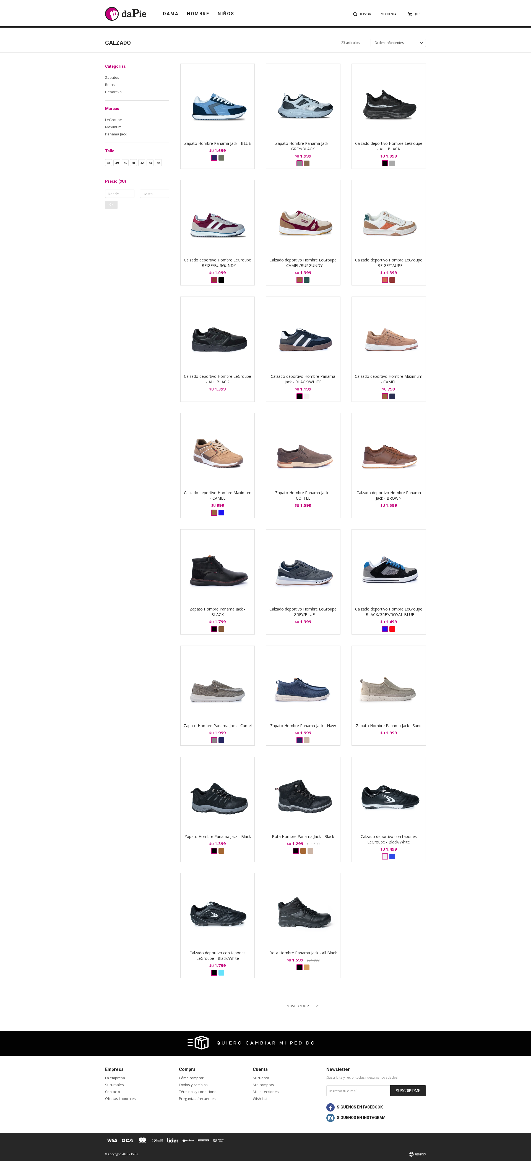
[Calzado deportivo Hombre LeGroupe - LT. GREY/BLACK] (392, 163)
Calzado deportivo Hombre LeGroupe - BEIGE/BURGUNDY (217, 262)
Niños (226, 13)
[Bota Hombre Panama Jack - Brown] (303, 851)
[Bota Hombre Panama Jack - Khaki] (310, 851)
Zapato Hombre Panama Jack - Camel (218, 725)
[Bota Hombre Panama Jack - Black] (303, 794)
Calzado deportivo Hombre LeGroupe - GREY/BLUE (303, 611)
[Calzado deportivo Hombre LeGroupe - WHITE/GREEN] (306, 280)
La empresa (115, 1077)
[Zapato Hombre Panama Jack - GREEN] (221, 158)
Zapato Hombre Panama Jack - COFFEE (303, 495)
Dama (171, 13)
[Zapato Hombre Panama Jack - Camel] (217, 683)
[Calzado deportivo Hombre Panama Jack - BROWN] (389, 450)
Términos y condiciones (198, 1091)
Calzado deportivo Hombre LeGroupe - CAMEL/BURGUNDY (303, 262)
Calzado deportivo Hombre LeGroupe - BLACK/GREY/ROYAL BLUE (388, 611)
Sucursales (114, 1084)
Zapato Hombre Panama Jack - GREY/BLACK (303, 146)
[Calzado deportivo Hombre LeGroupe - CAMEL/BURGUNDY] (303, 217)
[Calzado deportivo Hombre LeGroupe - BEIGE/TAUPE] (389, 217)
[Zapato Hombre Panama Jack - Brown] (221, 851)
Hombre (198, 13)
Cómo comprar (191, 1077)
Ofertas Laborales (120, 1098)
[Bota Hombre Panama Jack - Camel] (306, 967)
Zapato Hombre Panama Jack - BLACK (217, 611)
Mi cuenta (261, 1077)
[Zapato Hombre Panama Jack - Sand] (306, 740)
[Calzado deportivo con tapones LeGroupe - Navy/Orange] (392, 856)
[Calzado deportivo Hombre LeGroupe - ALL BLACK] (389, 101)
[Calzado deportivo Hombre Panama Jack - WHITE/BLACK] (306, 396)
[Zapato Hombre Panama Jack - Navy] (221, 740)
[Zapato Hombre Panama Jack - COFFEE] (303, 450)
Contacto (112, 1091)
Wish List (260, 1098)
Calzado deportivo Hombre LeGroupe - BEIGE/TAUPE (388, 262)
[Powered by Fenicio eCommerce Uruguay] (417, 1154)
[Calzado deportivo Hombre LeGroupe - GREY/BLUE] (303, 566)
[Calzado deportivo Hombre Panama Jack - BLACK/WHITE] (303, 334)
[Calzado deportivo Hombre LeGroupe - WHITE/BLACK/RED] (392, 629)
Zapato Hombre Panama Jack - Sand (388, 725)
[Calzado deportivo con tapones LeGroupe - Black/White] (389, 794)
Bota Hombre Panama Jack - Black (303, 836)
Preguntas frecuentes (197, 1098)
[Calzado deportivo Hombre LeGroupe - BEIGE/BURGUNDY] (217, 217)
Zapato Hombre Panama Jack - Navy (303, 725)
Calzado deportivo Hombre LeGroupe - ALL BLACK (388, 146)
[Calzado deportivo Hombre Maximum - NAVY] (392, 396)
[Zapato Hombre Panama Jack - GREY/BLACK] (303, 101)
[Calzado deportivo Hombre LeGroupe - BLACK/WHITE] (221, 280)
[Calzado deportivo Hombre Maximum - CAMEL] (389, 334)
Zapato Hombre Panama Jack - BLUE (217, 143)
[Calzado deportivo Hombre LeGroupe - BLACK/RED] (392, 280)
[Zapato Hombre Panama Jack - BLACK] (217, 566)
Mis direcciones (266, 1091)
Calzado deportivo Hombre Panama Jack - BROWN (388, 495)
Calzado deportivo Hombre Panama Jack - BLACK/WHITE (303, 379)
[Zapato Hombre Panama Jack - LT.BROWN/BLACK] (306, 163)
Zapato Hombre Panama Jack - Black (217, 836)
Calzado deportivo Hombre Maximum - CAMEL (388, 379)
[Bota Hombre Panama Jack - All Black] (303, 910)
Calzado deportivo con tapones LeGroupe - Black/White (389, 839)
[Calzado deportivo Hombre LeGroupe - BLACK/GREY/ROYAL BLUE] (389, 566)
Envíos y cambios (193, 1084)
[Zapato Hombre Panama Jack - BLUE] (217, 101)
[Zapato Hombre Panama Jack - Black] (217, 794)
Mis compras (263, 1084)
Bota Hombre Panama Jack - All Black (303, 952)
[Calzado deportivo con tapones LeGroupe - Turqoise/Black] (221, 973)
